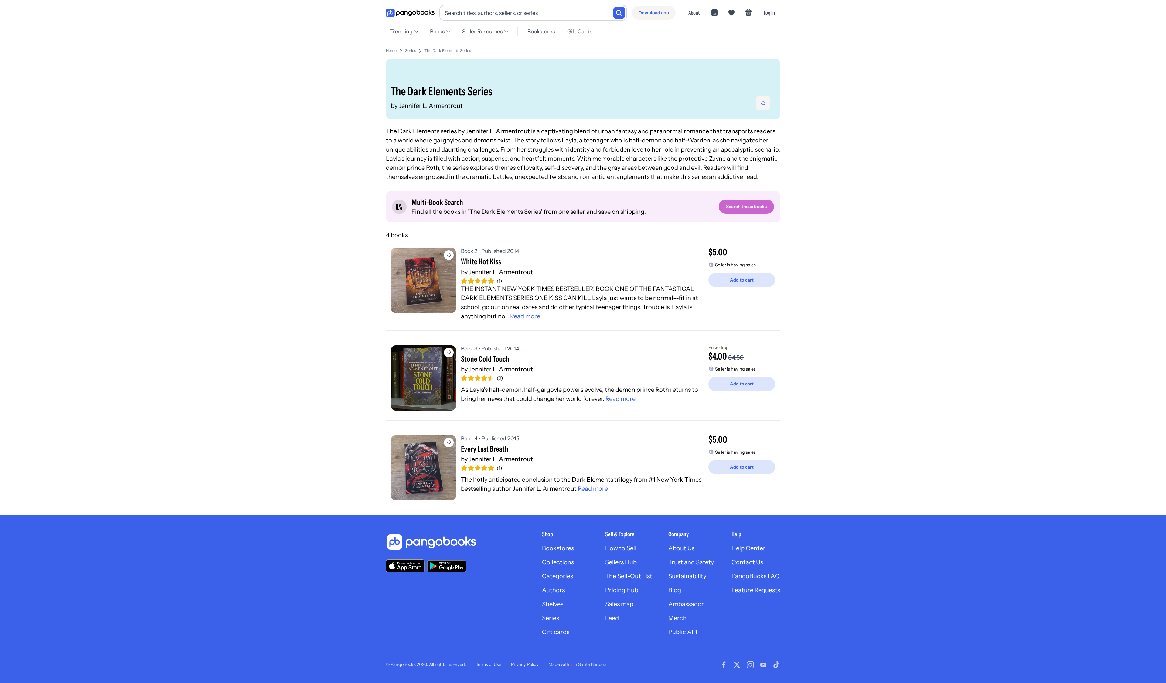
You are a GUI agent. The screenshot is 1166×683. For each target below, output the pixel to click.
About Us (681, 548)
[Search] (619, 13)
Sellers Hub (621, 562)
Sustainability (687, 576)
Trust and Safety (691, 562)
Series (410, 50)
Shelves (552, 604)
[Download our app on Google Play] (446, 566)
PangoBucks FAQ (755, 576)
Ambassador (686, 604)
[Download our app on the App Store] (405, 565)
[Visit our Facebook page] (724, 664)
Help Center (748, 548)
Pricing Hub (621, 590)
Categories (557, 576)
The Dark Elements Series (447, 50)
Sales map (619, 604)
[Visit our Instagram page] (750, 664)
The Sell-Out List (628, 576)
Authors (553, 590)
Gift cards (555, 632)
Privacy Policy (525, 664)
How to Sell (620, 548)
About (694, 12)
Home (391, 50)
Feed (612, 618)
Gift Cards (579, 31)
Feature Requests (755, 590)
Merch (677, 618)
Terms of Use (488, 664)
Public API (682, 632)
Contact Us (747, 562)
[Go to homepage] (410, 13)
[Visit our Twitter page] (737, 664)
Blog (674, 590)
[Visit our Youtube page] (763, 664)
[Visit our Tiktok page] (776, 664)
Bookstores (541, 31)
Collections (558, 562)
